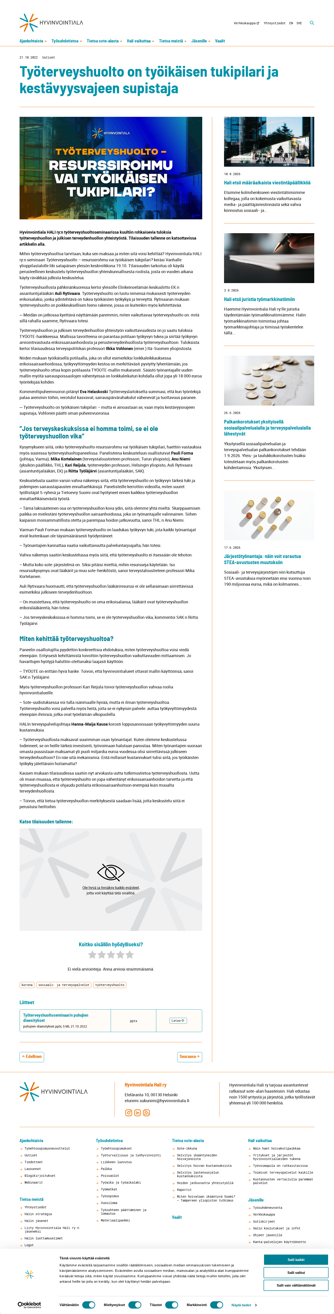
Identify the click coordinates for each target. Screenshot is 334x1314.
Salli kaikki (296, 1260)
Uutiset (48, 57)
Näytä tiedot (241, 1305)
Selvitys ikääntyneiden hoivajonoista (197, 1157)
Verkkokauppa (245, 23)
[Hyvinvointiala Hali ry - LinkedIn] (138, 1112)
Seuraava (188, 1057)
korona (27, 985)
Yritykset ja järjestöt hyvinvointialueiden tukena (276, 1157)
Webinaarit (34, 1182)
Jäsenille (199, 41)
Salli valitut (296, 1273)
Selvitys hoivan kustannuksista (204, 1165)
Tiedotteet (34, 1162)
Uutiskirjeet (264, 1221)
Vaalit (220, 41)
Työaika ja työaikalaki (121, 1182)
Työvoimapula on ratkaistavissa (280, 1165)
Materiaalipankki (115, 1220)
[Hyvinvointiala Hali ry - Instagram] (129, 1112)
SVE (299, 23)
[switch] (134, 1305)
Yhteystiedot (275, 23)
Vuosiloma (109, 1203)
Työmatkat (109, 1189)
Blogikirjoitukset (40, 1175)
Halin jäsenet (36, 1221)
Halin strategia (38, 1214)
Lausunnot (33, 1169)
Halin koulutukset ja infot (276, 1228)
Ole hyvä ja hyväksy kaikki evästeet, (111, 887)
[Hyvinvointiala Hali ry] (51, 23)
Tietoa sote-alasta (103, 41)
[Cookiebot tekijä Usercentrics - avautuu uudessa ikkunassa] (29, 1305)
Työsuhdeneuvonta (267, 1207)
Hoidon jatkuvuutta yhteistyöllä (205, 1183)
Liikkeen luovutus (116, 1162)
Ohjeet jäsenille (267, 1235)
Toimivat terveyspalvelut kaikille (283, 1172)
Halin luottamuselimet (44, 1238)
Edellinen (34, 1057)
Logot (29, 1245)
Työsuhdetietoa (65, 41)
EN (291, 23)
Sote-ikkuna (187, 1148)
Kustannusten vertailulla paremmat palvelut (283, 1181)
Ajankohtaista (31, 41)
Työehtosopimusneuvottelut (47, 1148)
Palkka (106, 1169)
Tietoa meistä (171, 41)
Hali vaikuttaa (139, 41)
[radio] (92, 955)
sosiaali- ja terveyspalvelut (63, 985)
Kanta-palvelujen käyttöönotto (279, 1242)
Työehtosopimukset (116, 1148)
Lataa (176, 1020)
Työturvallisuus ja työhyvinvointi (131, 1155)
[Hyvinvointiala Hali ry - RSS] (146, 1112)
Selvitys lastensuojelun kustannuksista (198, 1174)
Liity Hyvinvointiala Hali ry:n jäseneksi (52, 1229)
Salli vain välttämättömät (296, 1285)
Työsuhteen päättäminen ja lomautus (123, 1212)
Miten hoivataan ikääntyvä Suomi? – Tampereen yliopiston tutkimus (206, 1198)
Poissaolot (110, 1175)
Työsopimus (110, 1196)
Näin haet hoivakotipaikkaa (276, 1148)
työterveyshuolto (109, 985)
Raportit (184, 1189)
